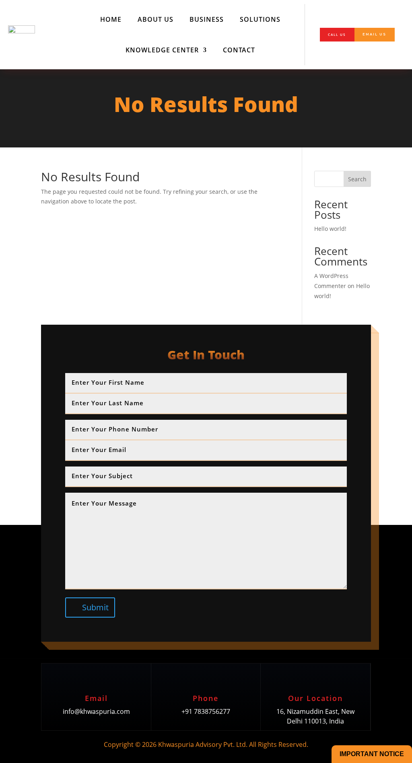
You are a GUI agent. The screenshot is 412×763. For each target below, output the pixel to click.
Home (111, 19)
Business (207, 19)
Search (357, 179)
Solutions (260, 19)
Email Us (374, 34)
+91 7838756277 (205, 711)
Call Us (337, 34)
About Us (155, 19)
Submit (95, 607)
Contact (239, 50)
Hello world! (330, 228)
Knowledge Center (162, 50)
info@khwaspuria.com (96, 711)
